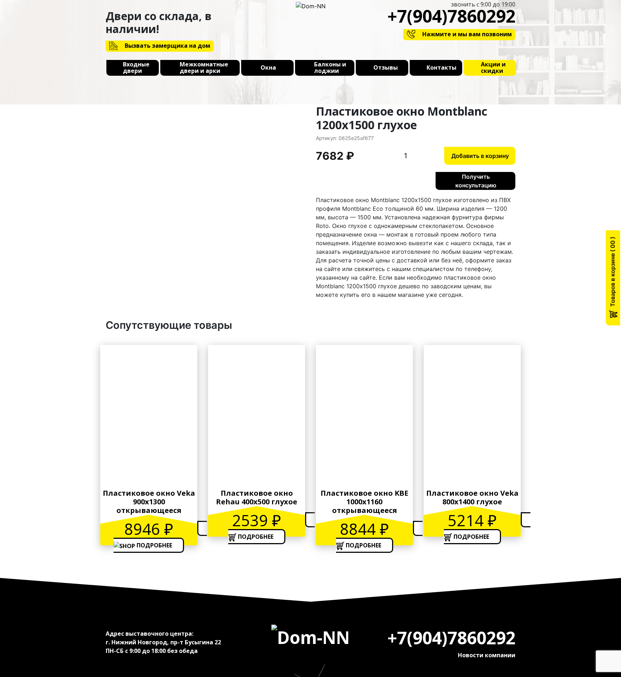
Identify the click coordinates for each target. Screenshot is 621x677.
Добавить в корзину (480, 155)
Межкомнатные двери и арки (204, 68)
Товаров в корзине (612, 274)
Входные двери (136, 68)
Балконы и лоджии (330, 68)
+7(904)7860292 (451, 16)
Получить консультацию (475, 181)
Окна (268, 67)
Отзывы (385, 67)
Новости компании (486, 655)
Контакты (441, 67)
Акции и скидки (493, 68)
